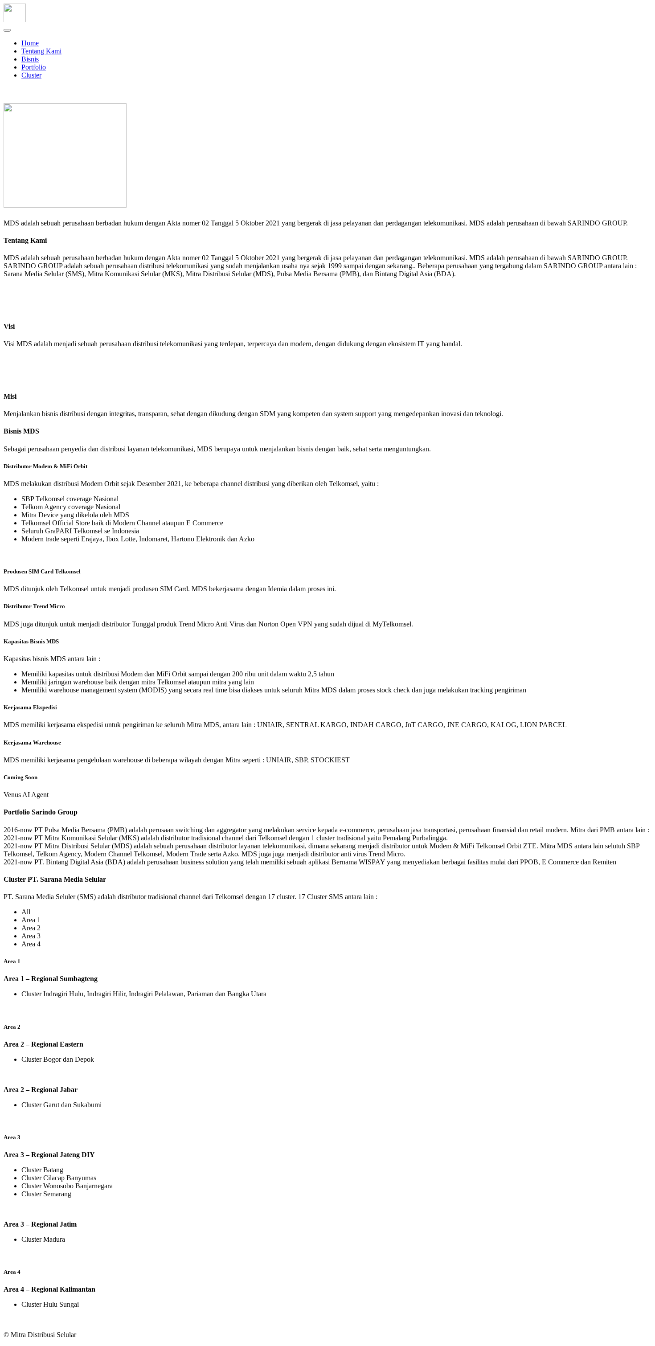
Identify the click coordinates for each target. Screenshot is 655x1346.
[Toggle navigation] (7, 30)
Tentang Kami (41, 51)
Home (30, 43)
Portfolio (33, 67)
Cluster (31, 75)
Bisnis (30, 59)
